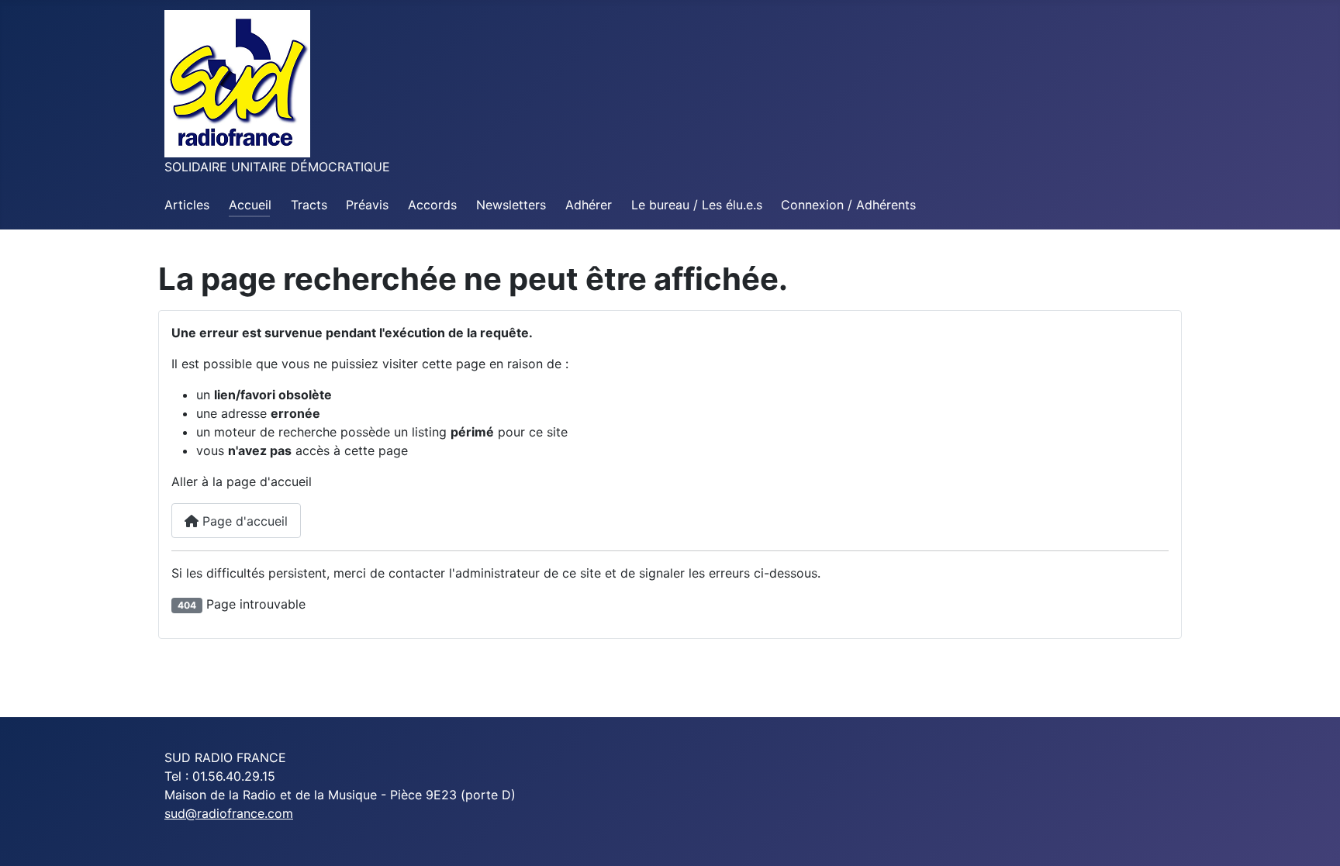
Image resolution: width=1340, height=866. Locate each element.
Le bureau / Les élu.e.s (696, 204)
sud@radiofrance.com (228, 813)
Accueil (250, 204)
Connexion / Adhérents (848, 204)
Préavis (367, 204)
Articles (186, 204)
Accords (432, 204)
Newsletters (511, 204)
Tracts (309, 204)
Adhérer (588, 204)
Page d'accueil (243, 521)
